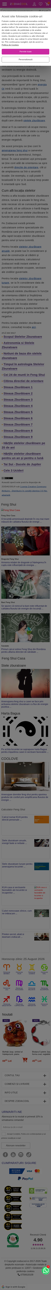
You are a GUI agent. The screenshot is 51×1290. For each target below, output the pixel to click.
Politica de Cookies (10, 45)
